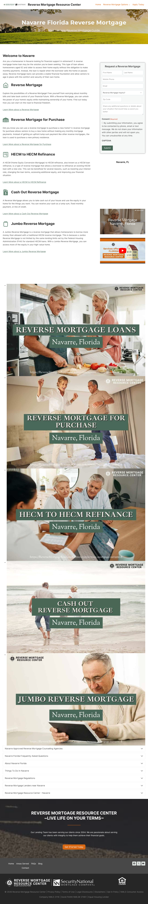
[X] (139, 863)
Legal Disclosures (84, 892)
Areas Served (22, 863)
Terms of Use (68, 892)
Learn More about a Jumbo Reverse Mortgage (24, 251)
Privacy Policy (54, 892)
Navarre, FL (122, 162)
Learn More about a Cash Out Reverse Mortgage (25, 214)
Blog (40, 863)
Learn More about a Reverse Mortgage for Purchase (27, 144)
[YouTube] (143, 863)
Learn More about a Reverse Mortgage (21, 109)
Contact (25, 868)
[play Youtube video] (122, 250)
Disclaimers (100, 892)
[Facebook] (134, 863)
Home (98, 4)
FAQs (33, 863)
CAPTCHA (106, 140)
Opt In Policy (113, 892)
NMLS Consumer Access (131, 892)
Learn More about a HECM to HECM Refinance (24, 182)
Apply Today (138, 4)
